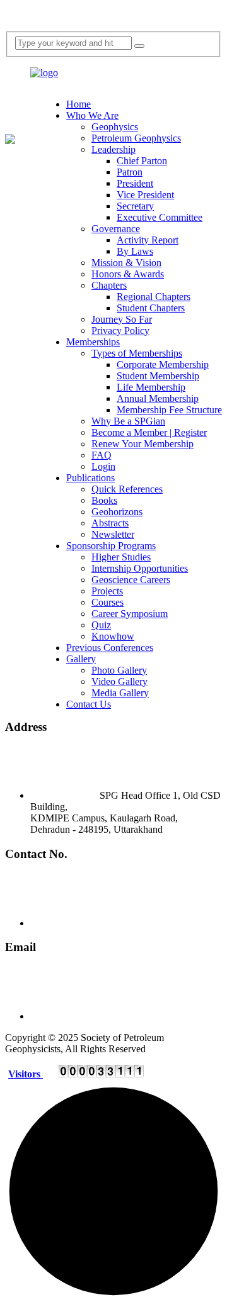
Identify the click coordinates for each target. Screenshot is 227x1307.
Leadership (113, 149)
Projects (107, 591)
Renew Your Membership (142, 443)
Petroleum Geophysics (136, 138)
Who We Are (92, 115)
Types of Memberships (136, 353)
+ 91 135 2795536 (139, 923)
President (135, 183)
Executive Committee (159, 217)
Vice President (145, 194)
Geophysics (114, 126)
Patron (130, 172)
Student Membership (158, 375)
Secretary (135, 206)
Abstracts (110, 523)
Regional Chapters (153, 296)
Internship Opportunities (139, 568)
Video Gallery (119, 681)
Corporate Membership (163, 364)
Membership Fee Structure (169, 409)
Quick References (127, 489)
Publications (90, 477)
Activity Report (147, 240)
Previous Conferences (109, 647)
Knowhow (112, 636)
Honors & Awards (127, 274)
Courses (107, 602)
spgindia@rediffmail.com (152, 1016)
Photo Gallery (119, 670)
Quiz (101, 625)
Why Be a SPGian (128, 421)
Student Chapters (151, 308)
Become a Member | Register (149, 432)
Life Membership (151, 387)
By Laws (135, 251)
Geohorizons (117, 511)
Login (103, 466)
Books (104, 500)
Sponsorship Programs (111, 545)
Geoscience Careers (130, 579)
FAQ (101, 455)
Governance (115, 228)
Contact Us (88, 704)
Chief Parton (142, 160)
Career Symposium (129, 613)
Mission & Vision (126, 262)
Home (78, 104)
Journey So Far (121, 319)
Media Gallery (120, 692)
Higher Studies (121, 557)
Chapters (109, 285)
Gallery (81, 659)
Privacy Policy (120, 330)
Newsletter (112, 534)
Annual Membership (158, 398)
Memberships (93, 341)
